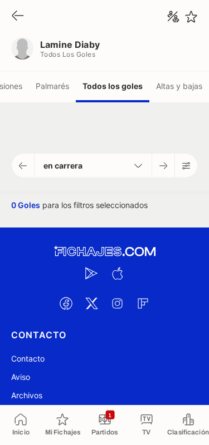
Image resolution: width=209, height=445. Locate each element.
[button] (23, 165)
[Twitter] (92, 303)
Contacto (28, 358)
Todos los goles (112, 86)
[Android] (92, 273)
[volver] (18, 16)
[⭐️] (191, 16)
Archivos (26, 395)
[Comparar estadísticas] (173, 16)
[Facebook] (66, 303)
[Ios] (117, 273)
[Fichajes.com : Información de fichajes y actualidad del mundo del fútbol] (105, 251)
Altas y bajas (179, 86)
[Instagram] (117, 303)
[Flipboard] (143, 303)
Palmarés (52, 86)
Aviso (20, 377)
